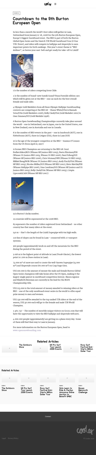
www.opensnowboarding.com (27, 330)
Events (16, 13)
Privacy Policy (13, 438)
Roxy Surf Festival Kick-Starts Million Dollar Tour (78, 348)
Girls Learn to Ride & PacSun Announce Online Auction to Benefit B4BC (67, 387)
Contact (48, 416)
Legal (4, 438)
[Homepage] (85, 429)
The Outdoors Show (17, 348)
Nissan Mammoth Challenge (86, 385)
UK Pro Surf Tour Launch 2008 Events (48, 348)
